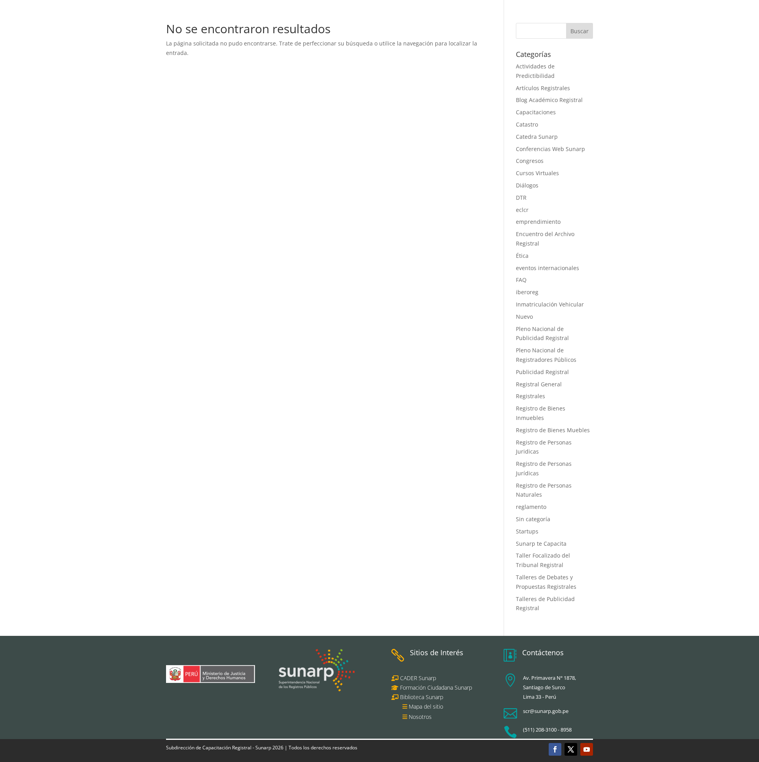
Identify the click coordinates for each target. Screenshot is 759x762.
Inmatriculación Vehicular (550, 304)
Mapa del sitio (426, 706)
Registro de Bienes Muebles (553, 430)
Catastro (527, 124)
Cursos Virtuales (537, 173)
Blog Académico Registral (549, 100)
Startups (527, 531)
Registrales (530, 396)
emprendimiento (538, 221)
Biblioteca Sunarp (421, 697)
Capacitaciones (536, 112)
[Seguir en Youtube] (586, 749)
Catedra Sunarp (537, 136)
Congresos (530, 161)
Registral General (539, 384)
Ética (522, 255)
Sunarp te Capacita (541, 543)
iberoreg (527, 292)
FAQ (521, 280)
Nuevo (524, 316)
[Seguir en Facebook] (555, 749)
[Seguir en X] (571, 749)
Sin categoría (533, 519)
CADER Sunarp (418, 678)
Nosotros (420, 716)
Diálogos (527, 185)
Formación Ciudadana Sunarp (435, 687)
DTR (521, 197)
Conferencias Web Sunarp (550, 149)
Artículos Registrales (543, 88)
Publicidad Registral (542, 372)
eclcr (522, 210)
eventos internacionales (547, 268)
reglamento (531, 507)
